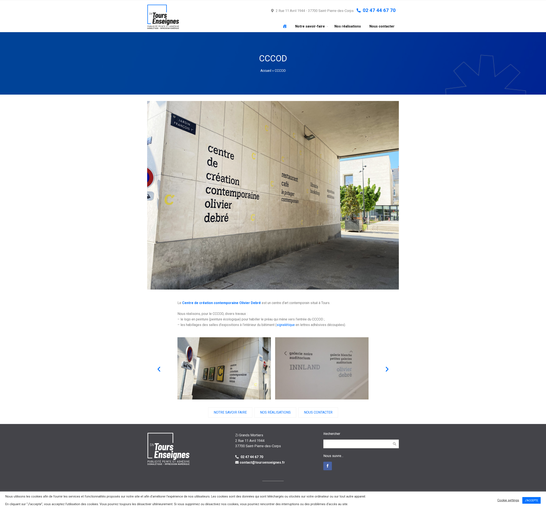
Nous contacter (382, 26)
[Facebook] (327, 466)
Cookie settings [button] (508, 500)
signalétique (285, 325)
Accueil (265, 71)
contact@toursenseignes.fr (262, 462)
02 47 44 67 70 (251, 457)
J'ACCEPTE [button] (531, 500)
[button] (159, 369)
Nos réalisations (347, 26)
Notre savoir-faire (310, 26)
